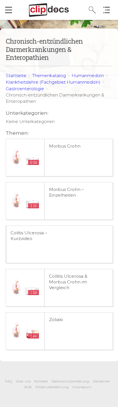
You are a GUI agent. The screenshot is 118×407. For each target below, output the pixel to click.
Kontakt (41, 381)
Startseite (16, 75)
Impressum (81, 387)
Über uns (23, 381)
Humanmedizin (88, 75)
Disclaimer (101, 381)
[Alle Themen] (108, 10)
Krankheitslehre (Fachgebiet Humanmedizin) (53, 82)
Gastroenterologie (25, 88)
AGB (28, 387)
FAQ (8, 381)
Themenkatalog (49, 75)
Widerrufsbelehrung (52, 387)
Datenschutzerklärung (70, 381)
